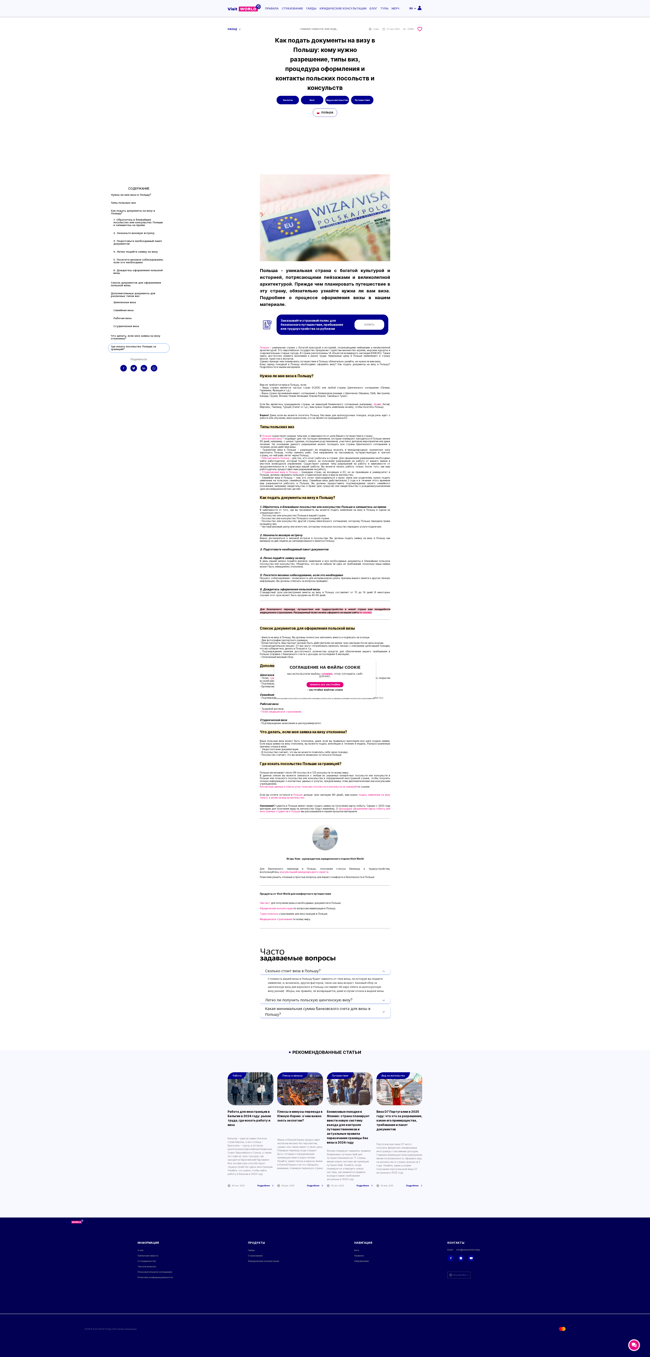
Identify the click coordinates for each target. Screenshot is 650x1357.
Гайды (311, 8)
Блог (373, 8)
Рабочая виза (122, 318)
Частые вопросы (147, 1266)
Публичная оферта (148, 1256)
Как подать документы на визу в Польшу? (133, 212)
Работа (237, 1075)
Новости (317, 29)
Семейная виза (123, 310)
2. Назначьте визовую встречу (134, 233)
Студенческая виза (126, 326)
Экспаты (288, 100)
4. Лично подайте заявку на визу (135, 252)
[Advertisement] (325, 149)
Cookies (327, 674)
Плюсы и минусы (292, 1075)
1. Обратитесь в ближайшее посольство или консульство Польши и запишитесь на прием (138, 223)
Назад (233, 29)
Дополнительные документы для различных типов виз (133, 295)
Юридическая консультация (276, 908)
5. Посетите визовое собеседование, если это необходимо (138, 261)
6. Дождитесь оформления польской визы (138, 272)
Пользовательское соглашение (155, 1272)
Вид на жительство (337, 100)
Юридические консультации (343, 8)
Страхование (292, 8)
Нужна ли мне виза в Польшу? (131, 195)
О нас (141, 1250)
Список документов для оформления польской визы (136, 284)
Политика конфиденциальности (155, 1277)
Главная (305, 29)
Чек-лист (265, 902)
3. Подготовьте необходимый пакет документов (137, 242)
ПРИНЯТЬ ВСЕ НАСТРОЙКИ (325, 685)
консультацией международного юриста (304, 871)
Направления (361, 1261)
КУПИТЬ (369, 324)
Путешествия (362, 100)
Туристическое (269, 913)
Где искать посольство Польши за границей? (133, 348)
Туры (384, 8)
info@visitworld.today (468, 1250)
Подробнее (263, 1186)
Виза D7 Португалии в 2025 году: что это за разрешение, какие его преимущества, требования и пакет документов (399, 1120)
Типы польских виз (123, 203)
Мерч (395, 8)
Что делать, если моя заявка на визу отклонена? (135, 337)
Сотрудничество (147, 1261)
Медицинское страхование (276, 919)
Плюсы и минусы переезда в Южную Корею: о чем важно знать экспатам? (299, 1116)
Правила (272, 8)
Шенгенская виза (124, 302)
